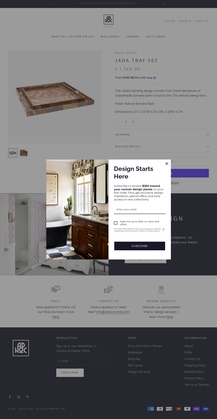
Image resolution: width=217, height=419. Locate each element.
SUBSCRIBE (140, 246)
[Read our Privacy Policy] (163, 229)
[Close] (167, 164)
